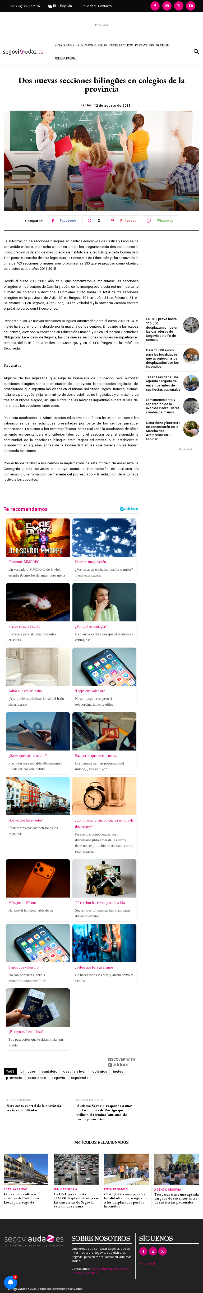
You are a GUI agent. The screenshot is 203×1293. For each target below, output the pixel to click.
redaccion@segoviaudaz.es (110, 1269)
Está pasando (15, 1189)
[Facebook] (155, 6)
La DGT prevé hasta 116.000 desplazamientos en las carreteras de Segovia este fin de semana (162, 329)
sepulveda (80, 1078)
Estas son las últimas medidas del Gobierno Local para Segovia (21, 1198)
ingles (118, 1071)
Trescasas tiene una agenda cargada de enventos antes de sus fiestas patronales (163, 383)
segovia (58, 1078)
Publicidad (88, 6)
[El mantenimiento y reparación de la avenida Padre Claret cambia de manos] (191, 406)
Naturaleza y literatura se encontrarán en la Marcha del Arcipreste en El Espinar (163, 431)
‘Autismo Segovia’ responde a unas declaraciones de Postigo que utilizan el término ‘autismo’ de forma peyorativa (104, 1112)
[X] (178, 6)
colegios (99, 1071)
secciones (37, 1078)
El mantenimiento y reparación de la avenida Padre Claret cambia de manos (162, 406)
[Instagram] (167, 6)
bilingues (28, 1071)
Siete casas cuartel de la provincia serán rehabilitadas (33, 1107)
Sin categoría (65, 1189)
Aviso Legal (147, 1263)
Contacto (105, 6)
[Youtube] (190, 6)
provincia (14, 1078)
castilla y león (74, 1071)
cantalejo (50, 1071)
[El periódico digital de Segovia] (25, 52)
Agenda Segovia (167, 1189)
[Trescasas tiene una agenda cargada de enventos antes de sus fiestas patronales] (191, 383)
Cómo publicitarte (84, 1273)
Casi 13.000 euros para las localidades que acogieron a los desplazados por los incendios (162, 358)
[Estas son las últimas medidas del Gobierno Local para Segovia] (26, 1169)
